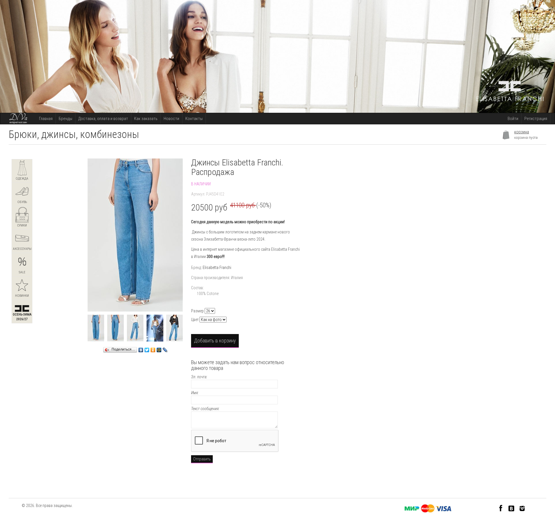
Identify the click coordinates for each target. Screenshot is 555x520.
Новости (171, 118)
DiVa (18, 118)
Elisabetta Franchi (217, 267)
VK (511, 508)
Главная (46, 118)
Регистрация (535, 118)
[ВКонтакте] (141, 348)
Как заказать (146, 118)
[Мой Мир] (159, 348)
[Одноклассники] (153, 348)
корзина (521, 131)
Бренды (65, 118)
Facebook (500, 508)
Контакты (194, 118)
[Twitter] (147, 348)
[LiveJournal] (165, 348)
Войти (513, 118)
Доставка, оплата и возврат (103, 118)
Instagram (522, 508)
